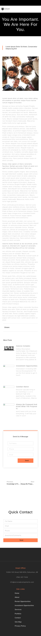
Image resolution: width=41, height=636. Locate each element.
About (17, 597)
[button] (38, 2)
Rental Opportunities (23, 601)
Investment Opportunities (26, 366)
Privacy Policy (20, 626)
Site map (18, 622)
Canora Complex (23, 346)
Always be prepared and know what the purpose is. (26, 406)
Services (18, 609)
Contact (18, 618)
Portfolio (18, 613)
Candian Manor (22, 387)
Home (17, 593)
